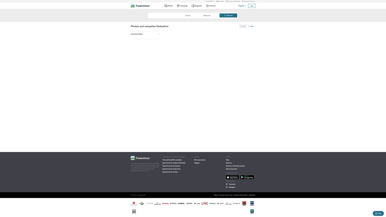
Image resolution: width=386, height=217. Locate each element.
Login (252, 6)
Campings (183, 6)
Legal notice (252, 195)
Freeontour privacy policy (240, 195)
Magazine (198, 6)
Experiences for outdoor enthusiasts (173, 163)
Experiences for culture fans (171, 169)
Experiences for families (170, 172)
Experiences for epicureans (171, 166)
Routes (170, 6)
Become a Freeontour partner (235, 166)
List (244, 26)
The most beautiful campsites (172, 160)
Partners (212, 6)
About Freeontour (231, 169)
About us (229, 163)
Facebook (232, 184)
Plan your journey (199, 160)
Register (241, 6)
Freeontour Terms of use (225, 195)
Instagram (232, 187)
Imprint (216, 195)
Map (252, 26)
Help (227, 160)
